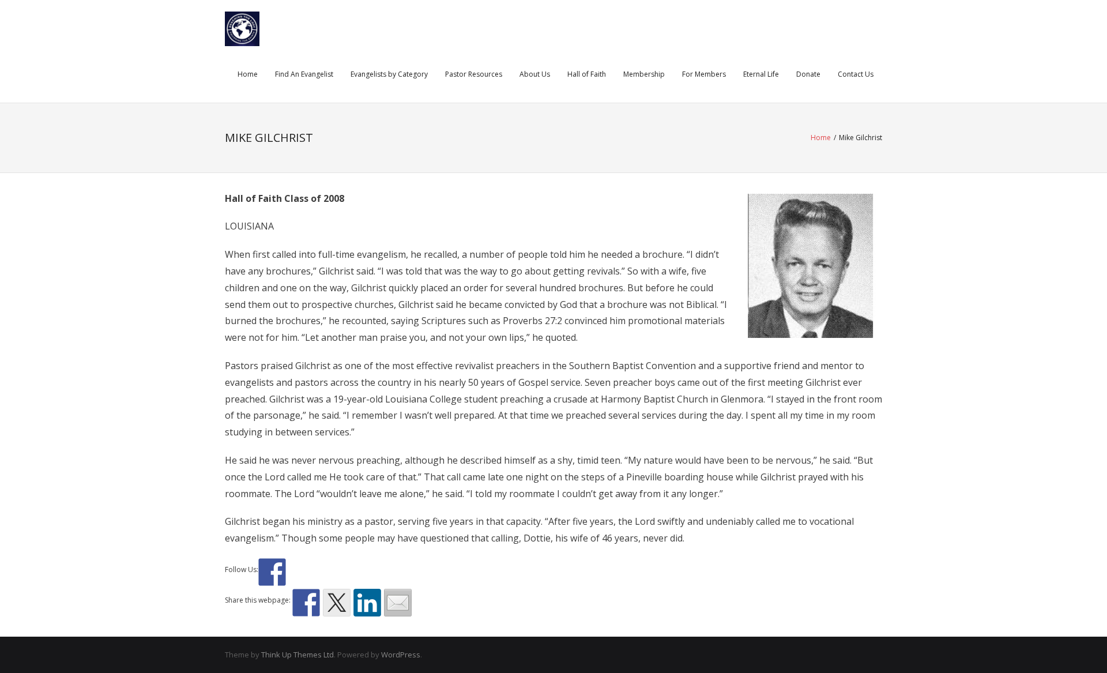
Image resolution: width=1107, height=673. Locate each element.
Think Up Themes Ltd (297, 654)
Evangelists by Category (389, 74)
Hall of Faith (586, 74)
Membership (644, 74)
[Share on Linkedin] (367, 602)
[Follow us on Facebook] (272, 572)
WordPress (400, 654)
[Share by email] (398, 602)
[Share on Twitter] (337, 602)
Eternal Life (761, 74)
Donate (808, 74)
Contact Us (855, 74)
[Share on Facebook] (306, 602)
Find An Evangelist (304, 74)
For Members (704, 74)
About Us (534, 74)
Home (248, 74)
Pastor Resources (473, 74)
